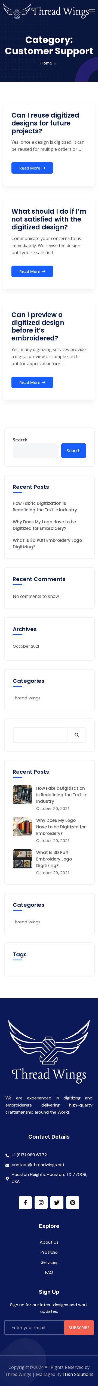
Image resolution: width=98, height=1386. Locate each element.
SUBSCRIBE (79, 1327)
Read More (29, 168)
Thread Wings (27, 698)
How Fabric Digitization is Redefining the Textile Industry (45, 506)
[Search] (76, 735)
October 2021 (26, 646)
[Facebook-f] (25, 1202)
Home (46, 63)
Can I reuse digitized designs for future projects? (45, 123)
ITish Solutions (78, 1374)
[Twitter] (56, 1202)
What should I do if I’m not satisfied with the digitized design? (48, 219)
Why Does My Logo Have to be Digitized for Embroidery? (44, 525)
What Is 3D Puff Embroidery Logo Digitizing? (47, 543)
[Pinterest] (72, 1202)
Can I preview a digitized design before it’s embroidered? (37, 326)
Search (20, 440)
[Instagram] (41, 1202)
